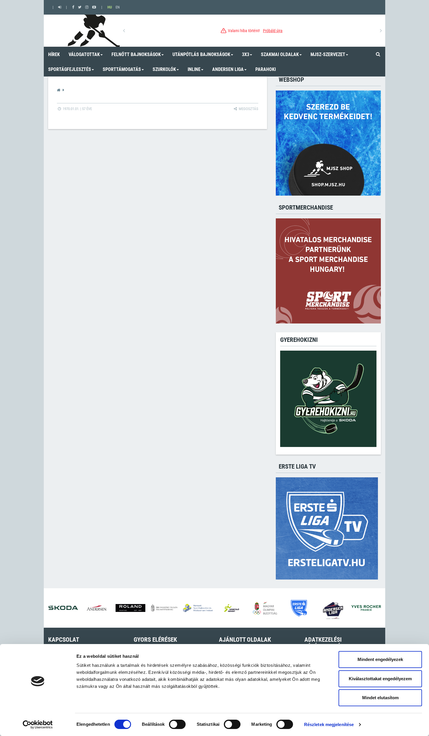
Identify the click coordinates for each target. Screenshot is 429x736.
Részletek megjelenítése (329, 724)
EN (118, 7)
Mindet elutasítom (380, 697)
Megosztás (248, 109)
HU (109, 7)
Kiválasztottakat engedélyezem (380, 678)
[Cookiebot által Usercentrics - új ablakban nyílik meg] (37, 724)
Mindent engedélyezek (380, 659)
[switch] (177, 724)
